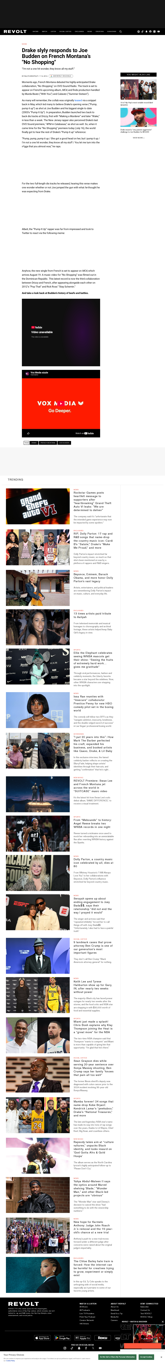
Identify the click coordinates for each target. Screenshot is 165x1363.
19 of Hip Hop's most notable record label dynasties (136, 103)
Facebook (150, 31)
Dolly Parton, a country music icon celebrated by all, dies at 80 (93, 862)
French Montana (48, 443)
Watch (44, 31)
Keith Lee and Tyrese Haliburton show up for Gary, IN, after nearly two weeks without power (93, 987)
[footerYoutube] (100, 1350)
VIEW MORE (138, 138)
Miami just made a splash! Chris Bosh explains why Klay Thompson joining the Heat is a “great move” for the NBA (93, 1027)
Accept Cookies (146, 1357)
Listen (53, 31)
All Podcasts (85, 1310)
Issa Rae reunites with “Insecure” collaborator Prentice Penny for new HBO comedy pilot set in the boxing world (94, 703)
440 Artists (84, 1323)
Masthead (115, 1310)
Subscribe (111, 31)
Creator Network (87, 1320)
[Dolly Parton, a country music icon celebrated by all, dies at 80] (38, 873)
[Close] (161, 1357)
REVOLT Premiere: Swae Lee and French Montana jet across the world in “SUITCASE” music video (93, 786)
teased (78, 100)
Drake (34, 443)
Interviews (79, 734)
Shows (35, 31)
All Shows (84, 1307)
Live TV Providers (87, 1313)
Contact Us (145, 1310)
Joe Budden (64, 443)
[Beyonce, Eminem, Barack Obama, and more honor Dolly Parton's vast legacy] (38, 588)
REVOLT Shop (146, 1317)
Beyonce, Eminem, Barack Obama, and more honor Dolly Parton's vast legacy (93, 577)
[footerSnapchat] (79, 1350)
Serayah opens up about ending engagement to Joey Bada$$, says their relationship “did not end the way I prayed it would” (93, 905)
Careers (114, 1320)
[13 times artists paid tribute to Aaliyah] (38, 627)
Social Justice (65, 31)
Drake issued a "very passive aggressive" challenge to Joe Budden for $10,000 (136, 131)
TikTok (142, 31)
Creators (100, 31)
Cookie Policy (10, 1361)
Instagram (139, 31)
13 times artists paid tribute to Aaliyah (92, 615)
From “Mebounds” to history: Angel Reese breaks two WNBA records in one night (93, 823)
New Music (78, 778)
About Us (115, 1307)
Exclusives (79, 31)
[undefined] (138, 89)
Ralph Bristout (31, 76)
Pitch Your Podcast (87, 1317)
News (89, 31)
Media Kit (115, 1317)
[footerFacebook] (86, 1350)
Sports (77, 650)
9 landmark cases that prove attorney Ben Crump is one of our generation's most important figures (93, 947)
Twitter (154, 31)
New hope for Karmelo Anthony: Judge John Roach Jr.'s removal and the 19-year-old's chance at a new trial (93, 1227)
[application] (142, 1336)
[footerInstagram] (65, 1350)
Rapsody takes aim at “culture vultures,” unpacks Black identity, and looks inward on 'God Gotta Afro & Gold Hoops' (94, 1149)
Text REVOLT (146, 1313)
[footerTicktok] (72, 1350)
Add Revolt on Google (62, 76)
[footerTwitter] (93, 1350)
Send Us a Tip (116, 1313)
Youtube (158, 31)
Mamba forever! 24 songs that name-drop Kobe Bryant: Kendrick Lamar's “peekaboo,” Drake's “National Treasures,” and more (94, 1108)
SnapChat (146, 31)
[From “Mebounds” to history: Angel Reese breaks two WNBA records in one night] (38, 834)
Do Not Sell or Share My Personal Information (117, 1357)
